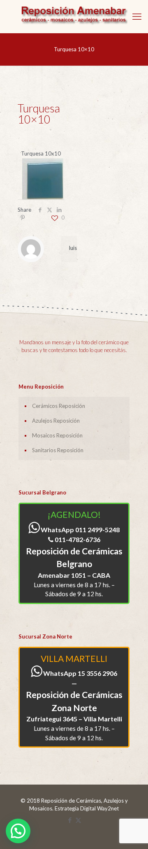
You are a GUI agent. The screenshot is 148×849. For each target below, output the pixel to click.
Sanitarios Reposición (57, 450)
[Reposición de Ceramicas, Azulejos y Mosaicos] (74, 16)
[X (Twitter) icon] (78, 820)
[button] (18, 831)
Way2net (108, 808)
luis (73, 248)
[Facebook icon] (70, 820)
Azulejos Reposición (56, 420)
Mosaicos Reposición (57, 435)
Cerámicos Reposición (58, 406)
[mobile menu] (137, 16)
